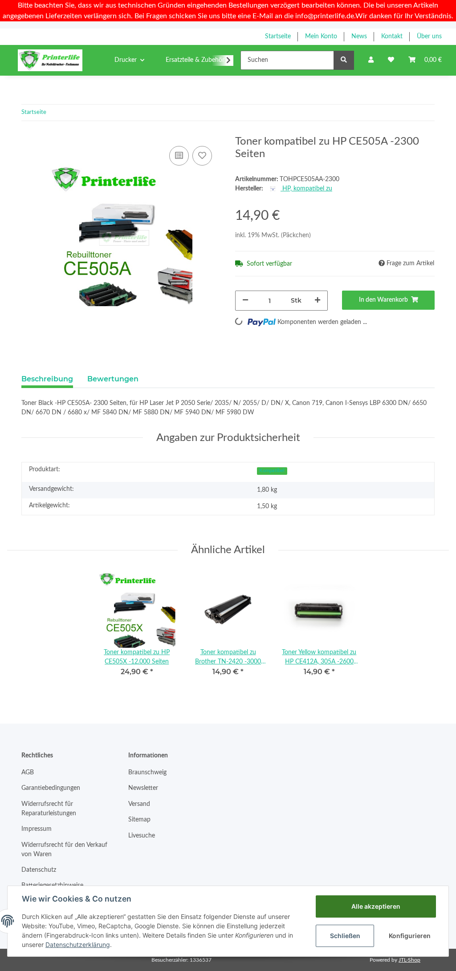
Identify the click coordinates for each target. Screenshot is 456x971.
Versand (139, 804)
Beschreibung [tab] (47, 379)
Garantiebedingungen (50, 788)
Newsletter (143, 788)
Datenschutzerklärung (77, 944)
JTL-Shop (409, 960)
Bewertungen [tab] (112, 379)
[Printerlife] (50, 60)
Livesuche (141, 836)
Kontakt (392, 36)
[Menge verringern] (245, 300)
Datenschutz (38, 870)
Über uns (429, 36)
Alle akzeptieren (375, 906)
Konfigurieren (410, 935)
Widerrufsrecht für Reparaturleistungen (48, 809)
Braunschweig (147, 772)
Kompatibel (272, 471)
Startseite (278, 36)
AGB (27, 772)
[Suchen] (344, 60)
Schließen (345, 935)
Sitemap (139, 820)
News (359, 36)
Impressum (36, 829)
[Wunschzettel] (391, 60)
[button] (371, 60)
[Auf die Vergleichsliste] (179, 156)
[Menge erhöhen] (317, 300)
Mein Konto (321, 36)
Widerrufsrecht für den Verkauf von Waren (64, 850)
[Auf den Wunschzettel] (202, 156)
